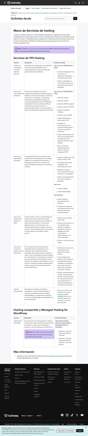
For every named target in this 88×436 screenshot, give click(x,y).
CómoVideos (35, 8)
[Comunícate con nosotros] (75, 2)
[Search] (75, 18)
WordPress (77, 390)
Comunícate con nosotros (49, 8)
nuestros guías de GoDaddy (37, 48)
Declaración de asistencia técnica (48, 41)
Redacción (6, 393)
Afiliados (50, 382)
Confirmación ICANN (39, 377)
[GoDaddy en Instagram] (67, 416)
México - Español (26, 415)
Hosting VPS (21, 13)
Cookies (82, 424)
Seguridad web (78, 396)
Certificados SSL (68, 13)
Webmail (36, 388)
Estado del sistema (65, 8)
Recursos (17, 378)
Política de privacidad (72, 424)
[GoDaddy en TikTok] (72, 416)
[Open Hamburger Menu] (4, 2)
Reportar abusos (19, 375)
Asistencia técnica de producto (22, 371)
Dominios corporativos (39, 380)
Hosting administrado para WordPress (37, 13)
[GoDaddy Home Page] (11, 415)
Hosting (77, 393)
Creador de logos (79, 399)
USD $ (38, 415)
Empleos (6, 376)
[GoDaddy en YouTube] (82, 416)
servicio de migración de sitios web (52, 356)
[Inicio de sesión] (79, 2)
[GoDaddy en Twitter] (77, 416)
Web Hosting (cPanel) (56, 13)
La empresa (7, 373)
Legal (5, 390)
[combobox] (59, 18)
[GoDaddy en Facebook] (62, 416)
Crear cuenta (67, 382)
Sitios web (77, 382)
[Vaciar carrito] (83, 3)
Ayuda (27, 8)
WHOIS (36, 391)
